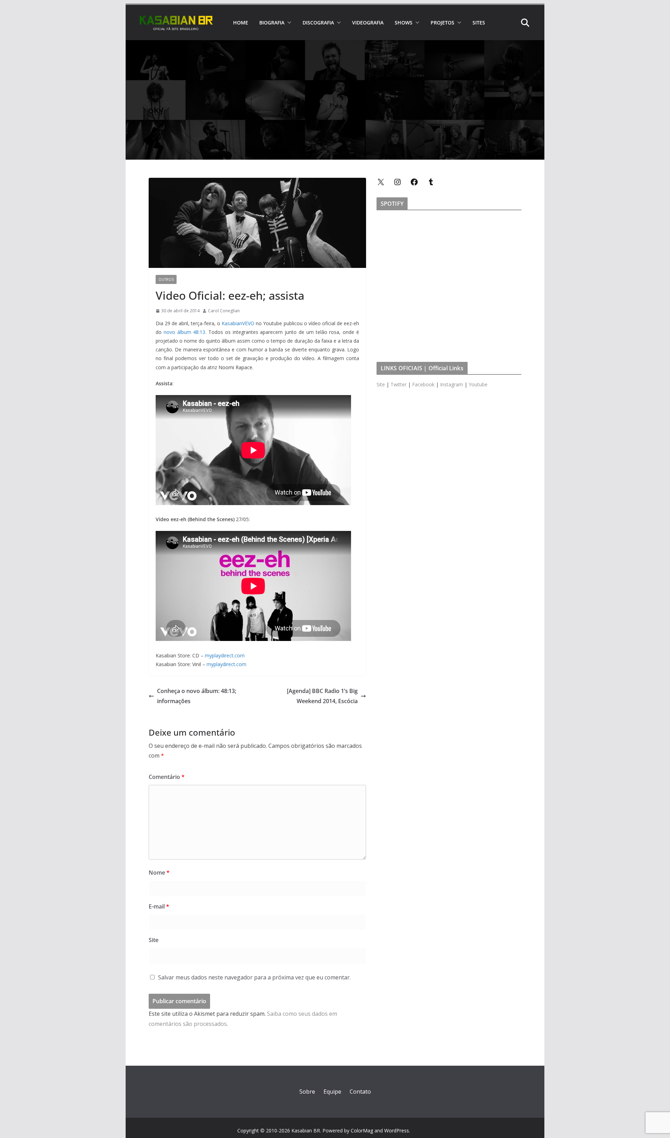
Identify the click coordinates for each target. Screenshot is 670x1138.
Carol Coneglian (224, 311)
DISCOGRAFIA (318, 22)
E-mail (159, 906)
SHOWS (403, 22)
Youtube (478, 384)
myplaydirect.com (225, 655)
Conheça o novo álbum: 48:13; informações (196, 696)
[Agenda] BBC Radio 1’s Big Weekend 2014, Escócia (322, 696)
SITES (478, 22)
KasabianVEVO (238, 323)
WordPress (396, 1130)
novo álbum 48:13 (185, 332)
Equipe (332, 1091)
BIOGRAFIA (271, 22)
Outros (166, 279)
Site (153, 940)
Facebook (423, 384)
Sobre (307, 1091)
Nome (159, 872)
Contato (360, 1091)
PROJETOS (442, 22)
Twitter (398, 384)
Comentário (167, 777)
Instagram (451, 384)
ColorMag (362, 1130)
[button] (287, 23)
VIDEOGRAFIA (368, 22)
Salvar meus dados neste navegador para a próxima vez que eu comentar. (254, 977)
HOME (240, 22)
